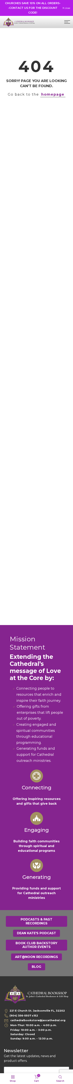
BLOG (36, 967)
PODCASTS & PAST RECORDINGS (36, 921)
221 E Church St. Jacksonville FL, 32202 (37, 1010)
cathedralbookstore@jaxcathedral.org (37, 1020)
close (67, 8)
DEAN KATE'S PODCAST (36, 933)
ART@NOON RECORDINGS (36, 957)
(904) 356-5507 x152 (24, 1015)
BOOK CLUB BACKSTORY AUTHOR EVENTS (36, 945)
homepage (52, 94)
